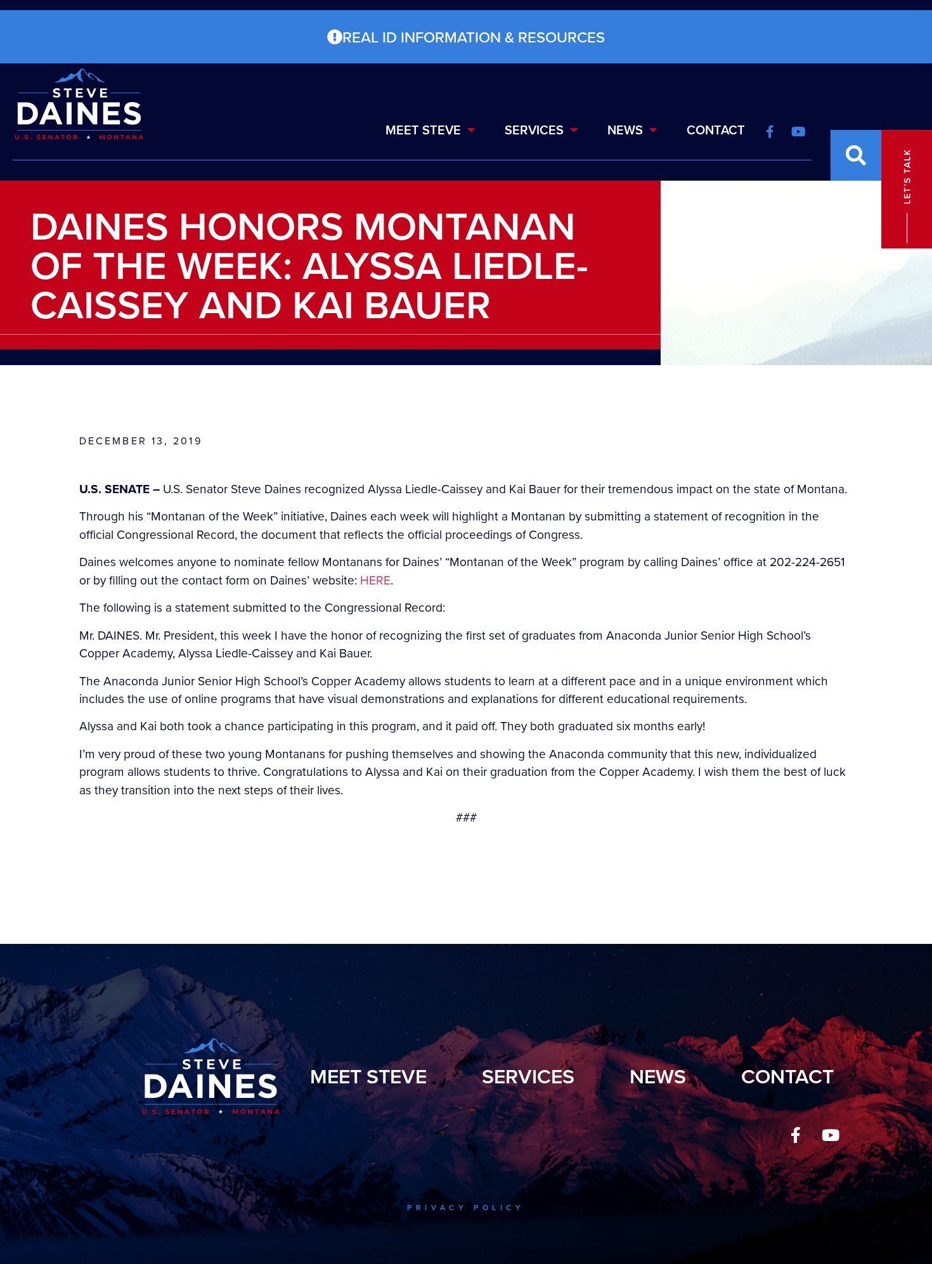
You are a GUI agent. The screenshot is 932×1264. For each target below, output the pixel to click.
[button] (856, 155)
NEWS (625, 129)
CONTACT (716, 129)
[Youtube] (830, 1135)
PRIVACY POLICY (465, 1207)
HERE (375, 579)
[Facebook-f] (796, 1135)
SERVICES (534, 129)
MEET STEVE (423, 129)
